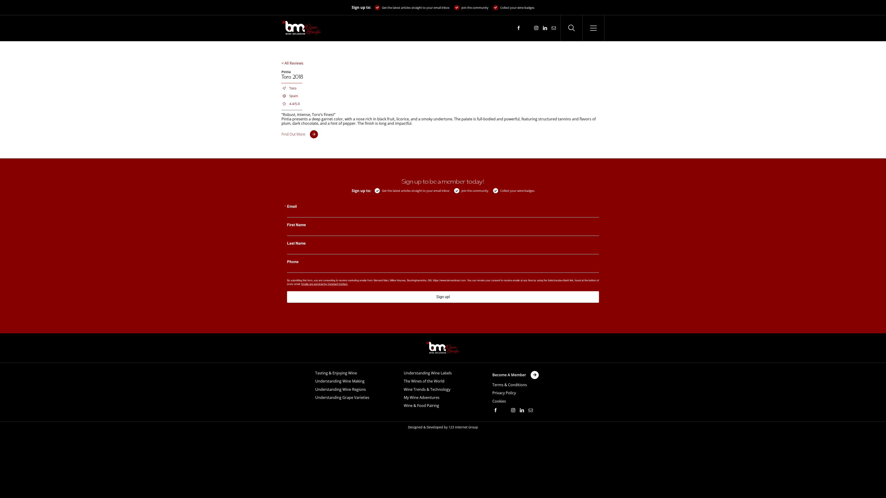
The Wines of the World (424, 381)
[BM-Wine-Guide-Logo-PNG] (443, 343)
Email (292, 206)
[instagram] (536, 28)
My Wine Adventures (422, 397)
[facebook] (518, 28)
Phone (293, 262)
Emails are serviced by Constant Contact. (324, 284)
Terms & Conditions (509, 384)
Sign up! (443, 297)
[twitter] (527, 28)
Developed (435, 427)
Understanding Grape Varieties (342, 397)
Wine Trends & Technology (427, 389)
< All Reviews (292, 63)
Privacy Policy (504, 392)
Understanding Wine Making (340, 381)
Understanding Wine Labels (428, 373)
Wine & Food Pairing (421, 405)
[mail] (554, 28)
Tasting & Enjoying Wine (336, 373)
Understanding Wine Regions (340, 389)
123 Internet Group (463, 427)
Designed (415, 427)
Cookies (499, 401)
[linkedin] (545, 28)
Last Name (296, 243)
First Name (296, 225)
